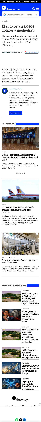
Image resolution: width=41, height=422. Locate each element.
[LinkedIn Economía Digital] (24, 419)
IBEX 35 (4, 152)
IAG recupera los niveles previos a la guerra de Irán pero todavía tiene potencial (18, 210)
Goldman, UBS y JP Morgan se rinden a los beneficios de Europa (30, 370)
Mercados (5, 21)
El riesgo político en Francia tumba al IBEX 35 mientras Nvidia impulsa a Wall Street (20, 157)
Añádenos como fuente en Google (19, 15)
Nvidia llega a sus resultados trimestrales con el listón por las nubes (30, 354)
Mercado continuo (8, 257)
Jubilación (25, 1)
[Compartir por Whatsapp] (16, 419)
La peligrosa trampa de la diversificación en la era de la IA (30, 385)
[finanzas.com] (20, 399)
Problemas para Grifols (11, 1)
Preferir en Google (33, 52)
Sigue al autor (16, 113)
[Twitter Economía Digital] (20, 419)
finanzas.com (6, 52)
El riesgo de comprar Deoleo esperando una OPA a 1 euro (19, 261)
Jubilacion (35, 1)
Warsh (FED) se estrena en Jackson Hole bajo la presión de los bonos (30, 316)
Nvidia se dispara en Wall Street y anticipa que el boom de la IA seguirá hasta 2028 (30, 298)
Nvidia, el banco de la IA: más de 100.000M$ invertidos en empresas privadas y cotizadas (30, 335)
